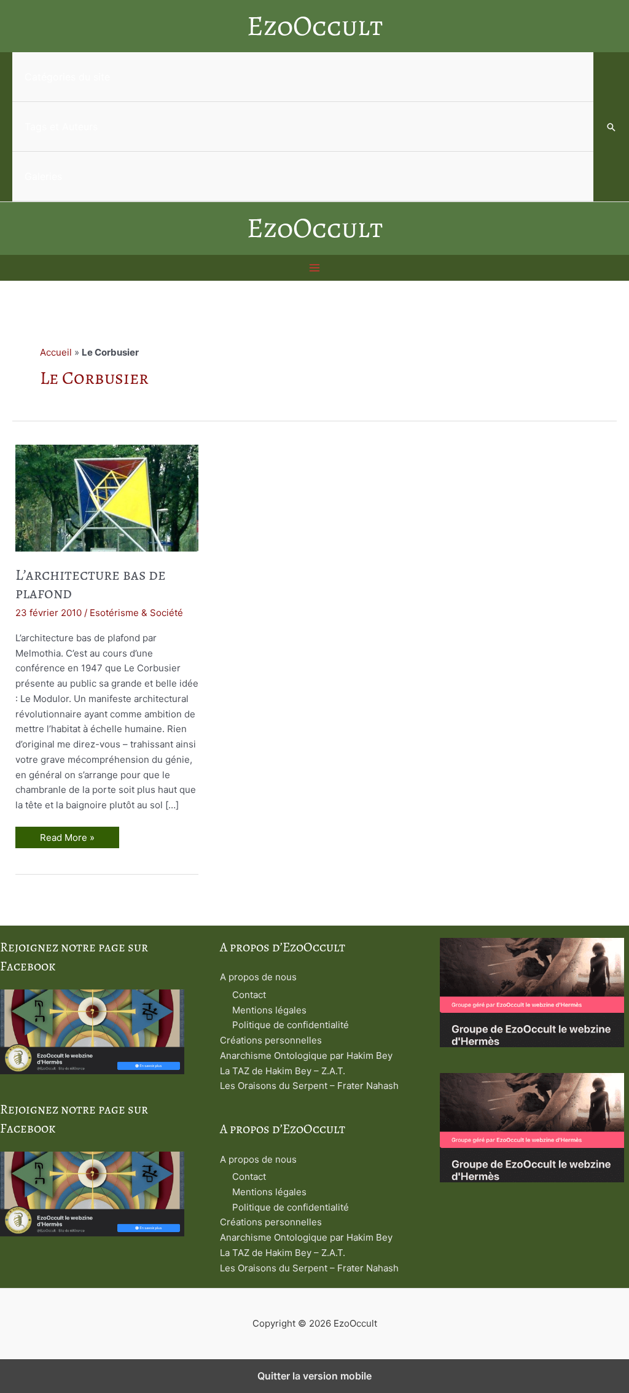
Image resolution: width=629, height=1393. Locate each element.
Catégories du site (67, 77)
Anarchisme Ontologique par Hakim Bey (306, 1055)
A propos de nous (258, 977)
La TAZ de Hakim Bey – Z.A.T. (282, 1071)
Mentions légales (269, 1010)
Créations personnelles (271, 1040)
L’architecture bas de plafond (90, 584)
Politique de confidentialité (290, 1025)
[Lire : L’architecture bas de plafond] (106, 497)
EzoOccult (315, 26)
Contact (249, 995)
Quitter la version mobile (314, 1376)
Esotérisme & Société (136, 612)
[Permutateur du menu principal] (315, 268)
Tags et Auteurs (61, 126)
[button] (611, 127)
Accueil (56, 352)
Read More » (68, 839)
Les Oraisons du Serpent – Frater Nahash (309, 1085)
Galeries (43, 176)
